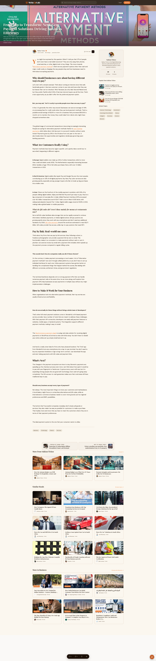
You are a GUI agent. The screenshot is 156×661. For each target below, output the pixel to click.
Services (59, 430)
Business (8, 7)
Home (3, 7)
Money (117, 113)
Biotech (102, 119)
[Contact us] (152, 657)
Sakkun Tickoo (41, 50)
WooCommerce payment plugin (45, 333)
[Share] (86, 656)
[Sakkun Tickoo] (34, 52)
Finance (52, 430)
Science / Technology (105, 110)
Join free (127, 2)
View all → (121, 452)
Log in (120, 2)
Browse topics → (119, 487)
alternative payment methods (42, 67)
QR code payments (51, 222)
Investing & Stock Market (106, 113)
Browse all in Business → (118, 570)
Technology (44, 430)
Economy (109, 116)
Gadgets (102, 116)
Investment (117, 110)
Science (117, 116)
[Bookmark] (82, 656)
